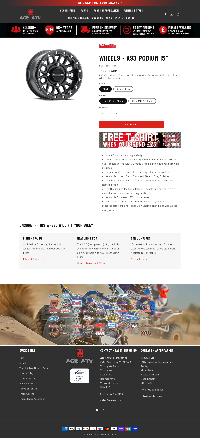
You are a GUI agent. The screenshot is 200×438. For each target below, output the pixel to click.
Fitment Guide (31, 259)
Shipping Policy (27, 378)
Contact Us (137, 259)
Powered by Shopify (107, 434)
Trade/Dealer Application (32, 399)
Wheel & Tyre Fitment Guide (34, 368)
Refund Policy (26, 383)
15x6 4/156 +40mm (113, 101)
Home (22, 357)
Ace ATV (94, 434)
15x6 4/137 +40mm (142, 101)
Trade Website (26, 393)
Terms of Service (28, 388)
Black (105, 89)
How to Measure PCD (89, 263)
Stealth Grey (123, 89)
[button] (165, 14)
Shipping (176, 75)
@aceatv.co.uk (111, 400)
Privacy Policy (26, 373)
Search (23, 363)
